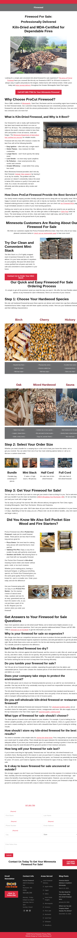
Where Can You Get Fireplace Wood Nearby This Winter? (65, 908)
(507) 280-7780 (27, 892)
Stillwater (48, 921)
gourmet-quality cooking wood (49, 712)
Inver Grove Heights (48, 899)
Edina (46, 894)
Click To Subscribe (11, 894)
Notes (7, 840)
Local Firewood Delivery (47, 882)
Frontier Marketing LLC (44, 936)
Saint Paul (64, 211)
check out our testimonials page (45, 233)
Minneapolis (26, 103)
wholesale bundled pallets (61, 707)
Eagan (47, 890)
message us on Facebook (19, 630)
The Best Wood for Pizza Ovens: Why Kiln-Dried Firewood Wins (65, 895)
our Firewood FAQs (67, 203)
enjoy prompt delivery (23, 85)
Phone (10, 821)
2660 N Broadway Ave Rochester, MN (50, 497)
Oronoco (47, 907)
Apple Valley (49, 886)
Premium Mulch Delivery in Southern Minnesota (65, 883)
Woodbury (48, 925)
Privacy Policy (46, 934)
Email (48, 821)
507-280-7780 (30, 805)
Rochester (48, 914)
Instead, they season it (23, 174)
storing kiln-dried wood (44, 738)
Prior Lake (48, 911)
